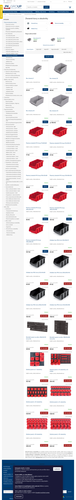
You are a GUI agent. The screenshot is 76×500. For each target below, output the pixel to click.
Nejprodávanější (55, 49)
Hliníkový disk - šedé (10, 154)
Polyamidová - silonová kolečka (13, 195)
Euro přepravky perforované (12, 39)
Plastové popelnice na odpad (12, 219)
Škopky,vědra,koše (10, 215)
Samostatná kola (9, 187)
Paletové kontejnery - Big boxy (12, 103)
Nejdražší (46, 49)
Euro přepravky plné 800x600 (12, 43)
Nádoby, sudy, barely (9, 79)
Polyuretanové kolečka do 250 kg (13, 172)
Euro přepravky (9, 33)
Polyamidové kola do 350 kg (12, 164)
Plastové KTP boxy (10, 107)
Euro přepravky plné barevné (12, 45)
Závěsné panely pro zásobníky (13, 223)
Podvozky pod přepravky (9, 69)
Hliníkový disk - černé (10, 152)
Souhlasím (57, 469)
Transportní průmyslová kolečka (13, 144)
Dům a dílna (6, 207)
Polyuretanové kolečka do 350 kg (13, 174)
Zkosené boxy (9, 57)
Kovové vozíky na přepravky (12, 77)
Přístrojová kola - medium (11, 128)
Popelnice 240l (9, 89)
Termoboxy (6, 97)
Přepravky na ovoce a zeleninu (12, 26)
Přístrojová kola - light (11, 126)
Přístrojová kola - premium (12, 130)
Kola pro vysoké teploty (11, 168)
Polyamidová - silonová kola (12, 162)
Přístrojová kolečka (10, 124)
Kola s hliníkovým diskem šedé (13, 201)
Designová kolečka (10, 140)
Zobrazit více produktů (48, 45)
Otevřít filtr (48, 56)
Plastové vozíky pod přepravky (13, 71)
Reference (5, 478)
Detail (45, 89)
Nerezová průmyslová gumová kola (14, 122)
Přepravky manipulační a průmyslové (14, 31)
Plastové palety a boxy (9, 99)
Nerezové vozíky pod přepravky (13, 75)
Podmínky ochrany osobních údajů (10, 482)
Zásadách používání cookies (43, 492)
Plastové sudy (9, 81)
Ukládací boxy (9, 61)
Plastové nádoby (9, 93)
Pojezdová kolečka (8, 109)
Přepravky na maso (10, 24)
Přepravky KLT (9, 47)
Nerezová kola (9, 115)
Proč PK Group (31, 1)
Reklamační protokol (8, 484)
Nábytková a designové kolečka (13, 138)
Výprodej (8, 67)
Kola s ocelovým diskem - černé (13, 189)
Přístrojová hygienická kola (12, 134)
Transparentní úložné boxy (12, 211)
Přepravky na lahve (10, 63)
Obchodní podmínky (7, 480)
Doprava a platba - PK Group (9, 474)
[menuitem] (10, 12)
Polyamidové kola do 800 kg (12, 166)
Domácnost (8, 209)
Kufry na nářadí (9, 225)
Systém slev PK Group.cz (9, 476)
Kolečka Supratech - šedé (11, 150)
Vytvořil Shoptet (69, 497)
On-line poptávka (41, 1)
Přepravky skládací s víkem (12, 53)
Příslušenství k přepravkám (12, 65)
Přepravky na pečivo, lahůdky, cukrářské (12, 29)
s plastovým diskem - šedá (12, 158)
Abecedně (64, 49)
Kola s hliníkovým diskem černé (13, 199)
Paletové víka (9, 105)
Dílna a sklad (8, 221)
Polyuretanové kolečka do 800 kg (13, 176)
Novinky (5, 472)
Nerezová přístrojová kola (12, 117)
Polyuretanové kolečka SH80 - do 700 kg (14, 182)
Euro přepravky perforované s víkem (14, 41)
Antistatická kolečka (10, 111)
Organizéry (8, 227)
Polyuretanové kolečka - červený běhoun (13, 179)
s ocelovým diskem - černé (12, 146)
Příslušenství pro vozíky (11, 73)
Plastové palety (9, 101)
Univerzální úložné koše (11, 217)
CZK (64, 1)
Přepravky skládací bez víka (12, 51)
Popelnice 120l (9, 87)
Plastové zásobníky (10, 59)
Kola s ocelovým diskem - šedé (13, 191)
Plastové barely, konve (11, 83)
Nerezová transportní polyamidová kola (13, 120)
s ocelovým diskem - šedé (12, 148)
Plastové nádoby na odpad (12, 85)
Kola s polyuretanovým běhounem (13, 170)
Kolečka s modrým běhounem (12, 185)
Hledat (46, 7)
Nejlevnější (38, 49)
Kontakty (5, 470)
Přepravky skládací (10, 49)
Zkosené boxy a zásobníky (11, 55)
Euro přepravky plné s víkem (12, 37)
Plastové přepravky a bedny (10, 22)
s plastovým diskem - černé (12, 156)
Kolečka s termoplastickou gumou (13, 160)
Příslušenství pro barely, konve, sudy (14, 95)
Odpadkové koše (10, 91)
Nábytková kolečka (10, 142)
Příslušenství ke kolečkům (12, 113)
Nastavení (19, 496)
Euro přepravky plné (10, 35)
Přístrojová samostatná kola (12, 203)
